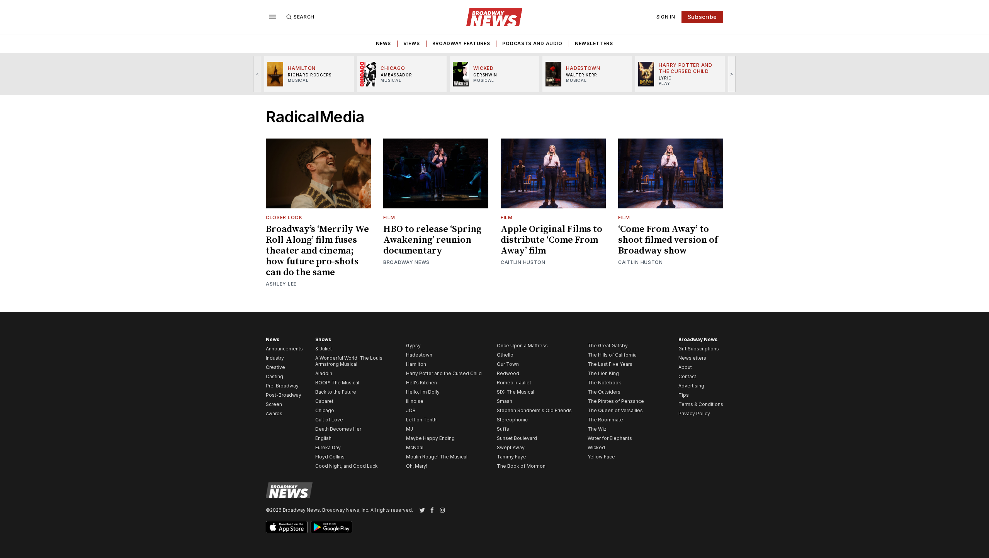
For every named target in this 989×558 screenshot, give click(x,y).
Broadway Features (461, 43)
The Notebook (604, 383)
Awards (274, 413)
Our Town (508, 364)
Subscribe (702, 17)
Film (389, 217)
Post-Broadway (283, 395)
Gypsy (413, 345)
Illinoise (414, 401)
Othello (505, 355)
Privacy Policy (694, 413)
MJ (409, 429)
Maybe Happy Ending (430, 438)
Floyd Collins (330, 457)
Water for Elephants (610, 438)
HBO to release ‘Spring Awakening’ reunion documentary (432, 240)
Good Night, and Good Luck (346, 466)
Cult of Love (329, 420)
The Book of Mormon (521, 466)
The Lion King (603, 373)
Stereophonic (512, 420)
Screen (274, 404)
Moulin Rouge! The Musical (436, 457)
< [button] (257, 74)
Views (411, 43)
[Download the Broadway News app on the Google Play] (331, 527)
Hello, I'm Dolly (423, 392)
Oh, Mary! (416, 466)
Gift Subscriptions (698, 349)
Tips (683, 395)
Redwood (508, 373)
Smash (504, 401)
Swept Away (511, 447)
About (685, 367)
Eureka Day (328, 447)
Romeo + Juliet (514, 383)
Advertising (691, 386)
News (383, 43)
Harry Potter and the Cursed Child (444, 373)
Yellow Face (601, 457)
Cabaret (324, 401)
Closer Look (284, 217)
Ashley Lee (281, 284)
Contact (687, 376)
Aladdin (323, 373)
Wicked (596, 447)
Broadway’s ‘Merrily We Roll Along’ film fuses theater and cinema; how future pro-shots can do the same (317, 250)
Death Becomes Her (338, 429)
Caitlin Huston (523, 262)
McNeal (414, 447)
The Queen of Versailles (615, 410)
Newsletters (594, 43)
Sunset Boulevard (517, 438)
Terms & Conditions (700, 404)
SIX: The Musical (515, 392)
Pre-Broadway (282, 386)
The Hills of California (612, 355)
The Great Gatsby (608, 345)
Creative (275, 367)
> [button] (732, 74)
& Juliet (323, 349)
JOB (411, 410)
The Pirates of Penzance (616, 401)
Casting (274, 376)
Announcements (284, 349)
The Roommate (605, 420)
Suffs (503, 429)
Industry (275, 358)
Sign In (665, 17)
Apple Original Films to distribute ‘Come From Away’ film (551, 240)
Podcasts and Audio (532, 43)
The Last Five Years (610, 364)
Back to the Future (335, 392)
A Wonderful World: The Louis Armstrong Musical (348, 361)
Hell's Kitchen (421, 383)
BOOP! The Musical (337, 383)
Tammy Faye (511, 457)
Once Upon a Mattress (522, 345)
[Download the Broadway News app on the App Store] (287, 527)
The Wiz (597, 429)
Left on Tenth (421, 420)
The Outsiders (604, 392)
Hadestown (419, 355)
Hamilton (416, 364)
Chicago (324, 410)
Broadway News (406, 262)
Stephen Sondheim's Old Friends (534, 410)
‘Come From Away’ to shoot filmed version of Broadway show (668, 240)
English (323, 438)
